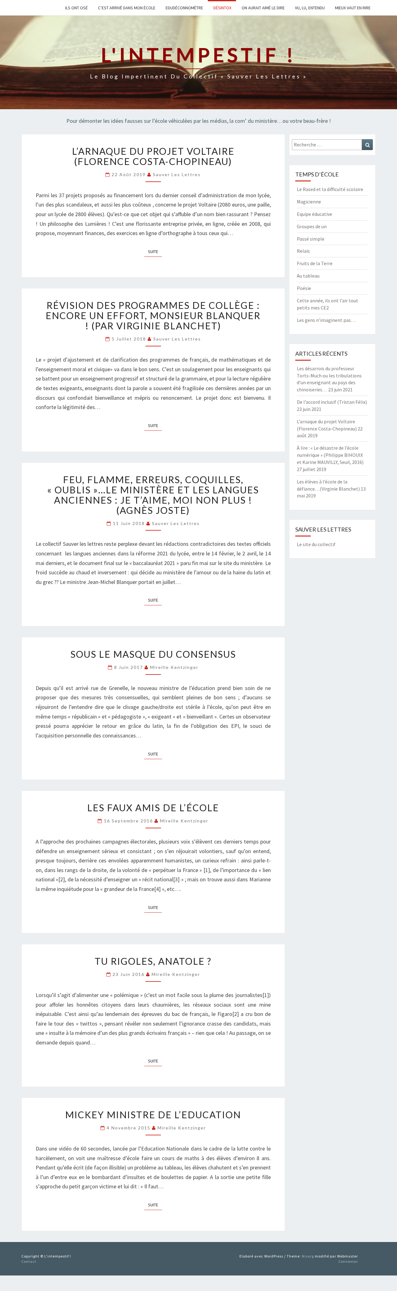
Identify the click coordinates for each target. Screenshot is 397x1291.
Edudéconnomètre (184, 8)
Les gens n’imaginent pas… (326, 320)
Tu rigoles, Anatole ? (153, 961)
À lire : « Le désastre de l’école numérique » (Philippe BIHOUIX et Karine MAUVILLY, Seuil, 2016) (330, 455)
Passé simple (310, 239)
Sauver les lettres (177, 174)
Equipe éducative (314, 214)
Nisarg (308, 1256)
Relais (303, 251)
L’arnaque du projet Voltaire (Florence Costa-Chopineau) (153, 156)
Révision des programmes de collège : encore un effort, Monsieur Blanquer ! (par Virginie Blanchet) (153, 315)
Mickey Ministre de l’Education (153, 1114)
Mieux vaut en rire (352, 8)
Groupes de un (312, 226)
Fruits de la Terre (314, 263)
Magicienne (309, 201)
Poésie (304, 288)
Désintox (221, 8)
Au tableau (308, 276)
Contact (28, 1261)
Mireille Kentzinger (174, 667)
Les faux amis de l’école (153, 807)
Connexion (348, 1261)
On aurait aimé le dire (263, 8)
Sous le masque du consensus (153, 654)
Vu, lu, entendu (309, 8)
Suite (155, 251)
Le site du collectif (316, 544)
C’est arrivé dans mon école (126, 8)
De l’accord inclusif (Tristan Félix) (332, 402)
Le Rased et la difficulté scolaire (330, 189)
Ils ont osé (76, 8)
